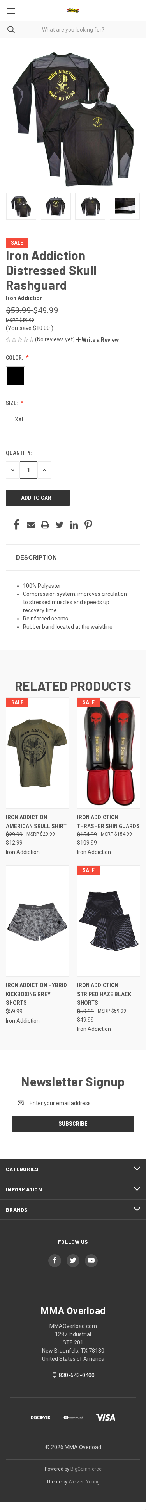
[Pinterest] (88, 524)
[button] (97, 340)
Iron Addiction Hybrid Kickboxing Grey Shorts (36, 994)
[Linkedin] (74, 524)
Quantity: (19, 453)
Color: (15, 358)
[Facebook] (16, 524)
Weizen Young (84, 1482)
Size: (12, 403)
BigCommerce (86, 1469)
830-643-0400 (77, 1375)
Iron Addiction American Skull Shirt (36, 822)
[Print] (45, 524)
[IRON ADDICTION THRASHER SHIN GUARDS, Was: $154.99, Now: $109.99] (109, 753)
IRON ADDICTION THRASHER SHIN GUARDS (108, 822)
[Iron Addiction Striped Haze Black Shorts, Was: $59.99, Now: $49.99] (109, 921)
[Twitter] (59, 524)
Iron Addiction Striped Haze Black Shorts (104, 994)
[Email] (31, 524)
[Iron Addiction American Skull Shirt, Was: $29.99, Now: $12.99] (37, 753)
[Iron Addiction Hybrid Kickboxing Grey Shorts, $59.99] (37, 921)
